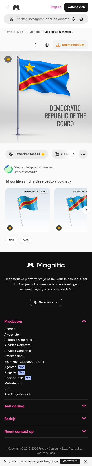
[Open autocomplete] (10, 19)
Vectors (34, 32)
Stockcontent (13, 356)
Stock (21, 32)
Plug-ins (14, 372)
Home (8, 32)
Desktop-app (17, 378)
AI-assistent (12, 334)
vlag (26, 240)
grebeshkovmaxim (25, 172)
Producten (13, 321)
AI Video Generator (17, 345)
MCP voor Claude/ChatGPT (24, 362)
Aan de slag (14, 406)
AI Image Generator (18, 340)
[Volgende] (74, 154)
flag (11, 240)
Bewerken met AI (24, 155)
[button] (46, 302)
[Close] (85, 461)
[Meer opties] (35, 44)
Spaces (9, 329)
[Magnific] (46, 266)
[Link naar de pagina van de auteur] (8, 170)
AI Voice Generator (17, 351)
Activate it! (70, 461)
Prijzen (56, 7)
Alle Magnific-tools (17, 394)
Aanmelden (76, 7)
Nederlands (46, 302)
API (6, 389)
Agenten (14, 367)
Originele (29, 60)
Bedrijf (9, 418)
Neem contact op (19, 431)
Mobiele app (13, 383)
